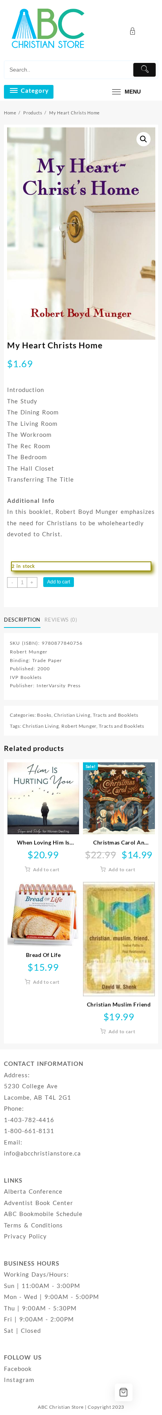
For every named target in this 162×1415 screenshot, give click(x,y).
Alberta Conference (33, 1191)
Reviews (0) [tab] (60, 619)
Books (44, 715)
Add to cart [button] (46, 869)
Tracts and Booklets (115, 715)
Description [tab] (22, 619)
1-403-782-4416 (29, 1119)
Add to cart (58, 582)
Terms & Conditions (33, 1225)
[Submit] (144, 70)
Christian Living (72, 715)
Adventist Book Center (38, 1202)
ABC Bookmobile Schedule (43, 1213)
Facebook (18, 1368)
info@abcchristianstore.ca (42, 1153)
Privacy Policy (25, 1236)
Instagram (19, 1379)
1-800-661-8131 (29, 1130)
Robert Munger (78, 726)
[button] (143, 139)
